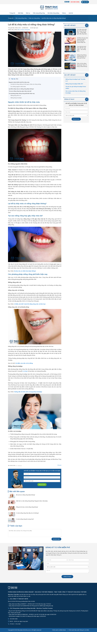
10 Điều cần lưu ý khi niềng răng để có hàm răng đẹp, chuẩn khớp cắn (82, 40)
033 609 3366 (75, 2)
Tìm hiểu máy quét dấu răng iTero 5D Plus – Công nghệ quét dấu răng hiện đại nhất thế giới (82, 32)
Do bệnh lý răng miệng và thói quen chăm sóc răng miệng (26, 84)
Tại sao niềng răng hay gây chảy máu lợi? (20, 91)
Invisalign (25, 371)
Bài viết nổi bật (70, 25)
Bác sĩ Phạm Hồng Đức (24, 29)
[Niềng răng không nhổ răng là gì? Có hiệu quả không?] (70, 57)
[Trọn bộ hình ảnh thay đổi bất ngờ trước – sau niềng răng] (70, 49)
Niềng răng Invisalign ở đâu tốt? (74, 83)
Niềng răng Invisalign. (16, 97)
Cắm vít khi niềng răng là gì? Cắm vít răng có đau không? (82, 65)
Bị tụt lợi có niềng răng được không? (25, 495)
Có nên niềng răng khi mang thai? (25, 519)
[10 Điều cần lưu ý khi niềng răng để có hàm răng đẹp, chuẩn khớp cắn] (70, 40)
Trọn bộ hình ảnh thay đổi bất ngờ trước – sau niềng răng (81, 49)
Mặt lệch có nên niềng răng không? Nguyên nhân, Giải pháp (32, 501)
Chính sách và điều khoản (59, 630)
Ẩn (17, 78)
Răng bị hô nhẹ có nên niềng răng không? (27, 507)
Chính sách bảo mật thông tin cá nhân (78, 630)
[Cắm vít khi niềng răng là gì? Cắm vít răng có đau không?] (70, 66)
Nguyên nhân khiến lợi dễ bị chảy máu (19, 82)
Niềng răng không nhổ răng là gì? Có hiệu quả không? (81, 56)
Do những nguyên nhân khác (18, 86)
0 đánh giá (19, 465)
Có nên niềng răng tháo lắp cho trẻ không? (27, 513)
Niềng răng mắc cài (16, 95)
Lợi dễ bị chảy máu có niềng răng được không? (21, 89)
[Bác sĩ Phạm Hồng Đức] (48, 7)
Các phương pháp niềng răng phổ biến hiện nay (22, 93)
